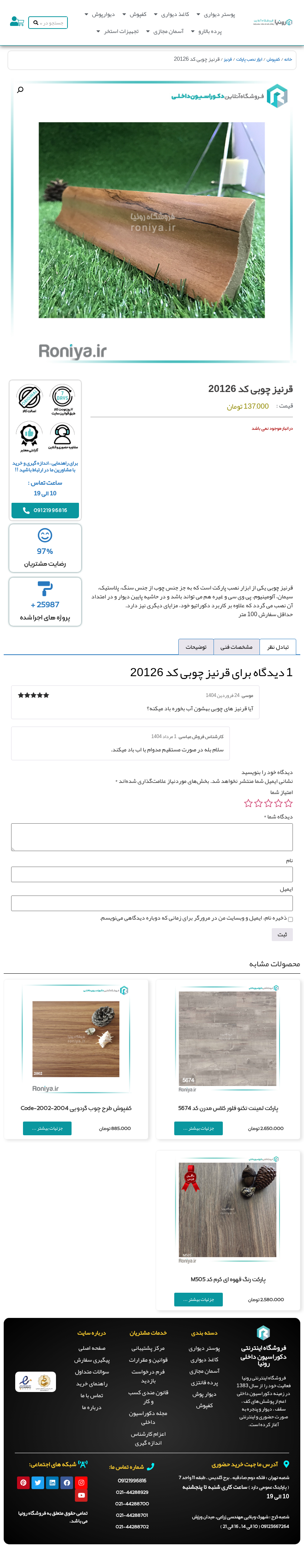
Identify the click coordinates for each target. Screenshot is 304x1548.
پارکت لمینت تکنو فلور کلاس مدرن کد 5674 (228, 1108)
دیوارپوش (103, 14)
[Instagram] (81, 1482)
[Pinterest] (23, 1482)
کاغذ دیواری (175, 14)
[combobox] (53, 22)
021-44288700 (132, 1504)
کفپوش (138, 14)
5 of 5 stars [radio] (248, 803)
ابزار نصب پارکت (249, 60)
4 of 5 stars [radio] (258, 803)
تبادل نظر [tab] (278, 647)
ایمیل (286, 889)
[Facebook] (66, 1482)
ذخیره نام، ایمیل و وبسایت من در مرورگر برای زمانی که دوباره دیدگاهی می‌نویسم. (193, 918)
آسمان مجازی (168, 31)
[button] (20, 90)
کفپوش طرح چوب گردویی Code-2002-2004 (76, 1108)
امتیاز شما (281, 792)
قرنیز (228, 60)
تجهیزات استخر (121, 31)
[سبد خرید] (20, 22)
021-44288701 (132, 1515)
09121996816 (132, 1481)
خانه (288, 60)
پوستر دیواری (219, 14)
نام (289, 860)
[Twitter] (38, 1482)
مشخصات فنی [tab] (236, 647)
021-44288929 (132, 1492)
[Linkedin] (52, 1482)
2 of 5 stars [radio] (278, 803)
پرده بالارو (210, 31)
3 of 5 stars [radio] (268, 803)
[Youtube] (81, 1495)
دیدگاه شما (278, 817)
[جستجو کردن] (34, 22)
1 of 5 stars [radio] (288, 803)
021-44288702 (132, 1527)
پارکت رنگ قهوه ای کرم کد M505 (228, 1280)
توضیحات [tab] (196, 647)
